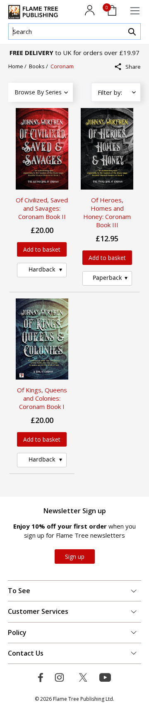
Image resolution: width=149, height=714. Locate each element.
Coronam (62, 66)
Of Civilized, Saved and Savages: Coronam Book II (42, 208)
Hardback (42, 269)
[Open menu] (135, 11)
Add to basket (41, 249)
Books (37, 66)
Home (16, 66)
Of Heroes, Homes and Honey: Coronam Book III (107, 212)
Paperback (107, 277)
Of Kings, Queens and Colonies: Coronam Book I (42, 398)
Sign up (74, 556)
